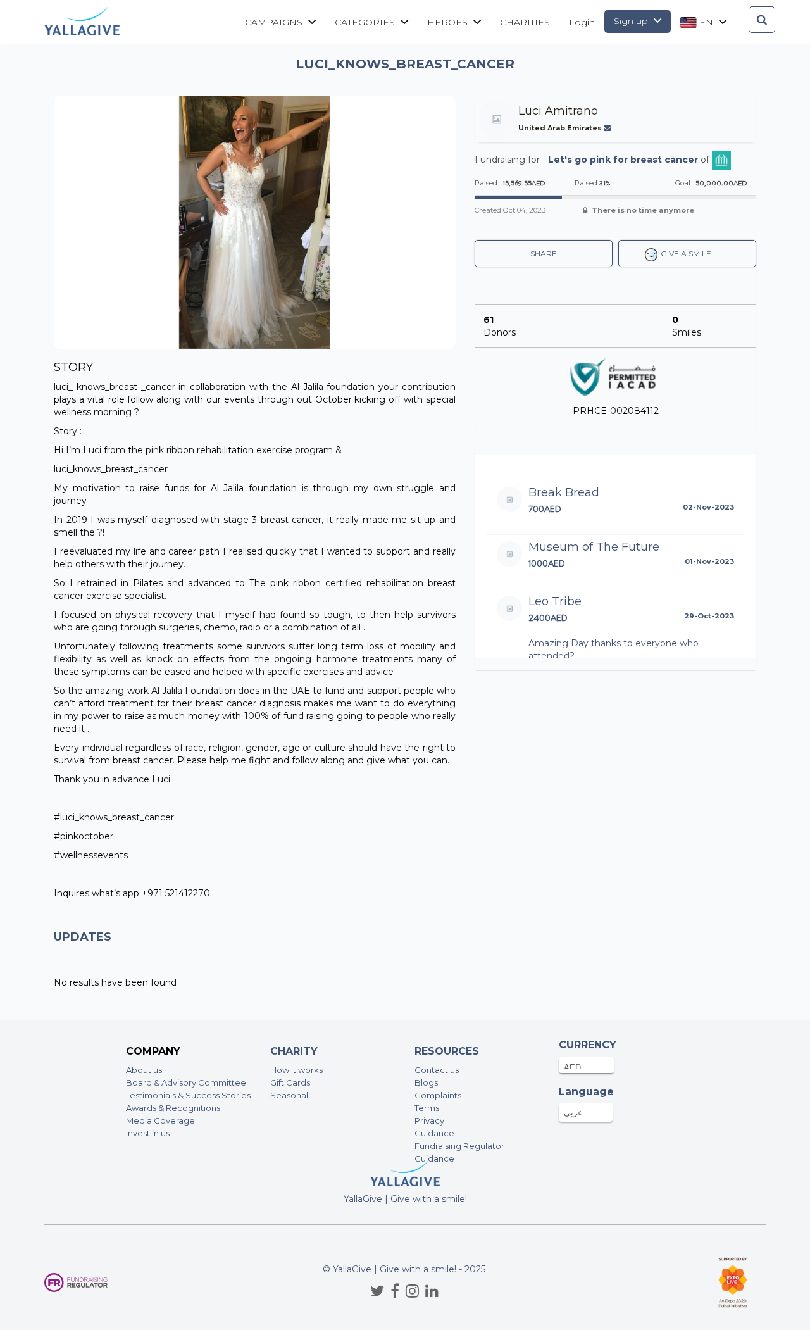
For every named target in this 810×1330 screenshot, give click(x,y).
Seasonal (289, 1095)
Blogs (426, 1082)
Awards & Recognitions (173, 1108)
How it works (296, 1070)
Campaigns (275, 22)
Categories (366, 22)
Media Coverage (160, 1120)
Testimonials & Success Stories (188, 1095)
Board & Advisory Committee (186, 1082)
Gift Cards (290, 1082)
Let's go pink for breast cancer (623, 159)
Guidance (434, 1133)
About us (144, 1070)
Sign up (632, 21)
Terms (426, 1108)
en (706, 22)
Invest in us (148, 1133)
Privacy (429, 1120)
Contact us (436, 1070)
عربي (573, 1112)
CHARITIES (525, 22)
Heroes (448, 22)
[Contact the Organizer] (608, 127)
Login (582, 22)
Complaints (437, 1095)
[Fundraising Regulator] (76, 1283)
